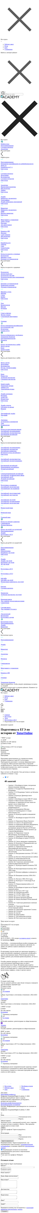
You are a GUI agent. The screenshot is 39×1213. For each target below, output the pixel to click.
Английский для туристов (9, 495)
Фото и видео (5, 346)
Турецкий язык (6, 517)
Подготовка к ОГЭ (7, 573)
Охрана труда (5, 331)
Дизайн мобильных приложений (11, 202)
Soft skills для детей (7, 580)
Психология (5, 255)
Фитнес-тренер (6, 315)
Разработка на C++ (7, 167)
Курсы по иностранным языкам (11, 429)
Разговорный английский (9, 434)
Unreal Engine (5, 248)
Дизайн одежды (6, 405)
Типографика (5, 200)
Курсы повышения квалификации (12, 325)
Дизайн (3, 196)
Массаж (3, 307)
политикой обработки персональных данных (17, 1208)
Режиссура (4, 376)
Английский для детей (8, 500)
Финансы (4, 340)
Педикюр (4, 308)
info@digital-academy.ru (8, 1094)
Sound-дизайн (5, 349)
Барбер (3, 297)
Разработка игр (6, 243)
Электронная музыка (7, 389)
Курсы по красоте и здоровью (10, 254)
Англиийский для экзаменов (10, 488)
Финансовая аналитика (8, 187)
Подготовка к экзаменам (9, 485)
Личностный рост (6, 274)
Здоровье (4, 321)
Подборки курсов (27, 1086)
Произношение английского (10, 467)
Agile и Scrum (5, 221)
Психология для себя (7, 275)
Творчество (4, 593)
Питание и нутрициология (9, 259)
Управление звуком (7, 386)
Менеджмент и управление (9, 220)
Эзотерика (4, 420)
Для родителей (5, 614)
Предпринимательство (8, 338)
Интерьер (4, 395)
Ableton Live (5, 387)
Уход (2, 303)
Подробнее (4, 1012)
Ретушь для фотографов (8, 368)
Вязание (3, 409)
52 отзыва (6, 1018)
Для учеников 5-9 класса (9, 609)
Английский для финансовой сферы (12, 475)
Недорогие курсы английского (11, 452)
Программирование (7, 145)
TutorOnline (24, 733)
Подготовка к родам (7, 617)
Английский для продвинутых (11, 433)
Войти (3, 1127)
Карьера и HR (5, 231)
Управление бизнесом (8, 337)
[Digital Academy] (4, 1079)
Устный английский (7, 469)
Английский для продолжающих (11, 461)
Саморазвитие (5, 523)
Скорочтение (5, 603)
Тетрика (3, 1025)
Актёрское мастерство (8, 377)
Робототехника (6, 551)
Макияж (3, 293)
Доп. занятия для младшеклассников (12, 601)
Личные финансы (6, 525)
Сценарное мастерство (8, 379)
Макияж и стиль (6, 257)
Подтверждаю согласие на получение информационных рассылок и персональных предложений (15, 1151)
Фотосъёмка (5, 175)
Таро (2, 423)
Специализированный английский (12, 473)
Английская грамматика (8, 451)
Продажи (4, 223)
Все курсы (8, 1086)
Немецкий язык (6, 512)
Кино (2, 348)
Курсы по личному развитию (10, 521)
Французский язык (7, 508)
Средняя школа (6, 607)
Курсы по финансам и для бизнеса (12, 335)
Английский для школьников (10, 501)
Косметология (5, 305)
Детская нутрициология (8, 287)
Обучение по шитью (7, 407)
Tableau (3, 190)
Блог (6, 47)
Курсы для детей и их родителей (11, 529)
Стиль (3, 295)
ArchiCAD (4, 397)
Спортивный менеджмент (9, 316)
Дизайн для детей (6, 561)
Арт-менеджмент (6, 225)
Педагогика (4, 329)
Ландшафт (4, 415)
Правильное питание (7, 285)
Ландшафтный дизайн (8, 413)
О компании (8, 49)
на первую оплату (25, 938)
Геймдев (3, 244)
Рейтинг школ (9, 44)
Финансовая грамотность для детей (12, 582)
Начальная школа (6, 599)
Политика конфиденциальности (11, 1103)
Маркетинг (4, 208)
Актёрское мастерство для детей (11, 594)
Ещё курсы (4, 169)
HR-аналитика (5, 188)
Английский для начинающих (10, 431)
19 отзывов (6, 991)
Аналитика (4, 149)
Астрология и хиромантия (9, 421)
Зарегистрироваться (7, 1141)
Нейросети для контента (8, 198)
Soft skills (4, 578)
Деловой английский (7, 479)
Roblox (3, 549)
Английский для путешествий (10, 493)
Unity (2, 246)
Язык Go (3, 165)
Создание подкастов (7, 179)
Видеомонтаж (5, 177)
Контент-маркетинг (7, 213)
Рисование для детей (7, 562)
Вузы (6, 46)
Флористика (5, 399)
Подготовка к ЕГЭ (7, 534)
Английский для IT (7, 477)
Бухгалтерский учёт (7, 327)
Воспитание (5, 615)
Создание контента (7, 147)
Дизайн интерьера (6, 394)
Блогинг (3, 586)
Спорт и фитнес (6, 313)
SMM (2, 211)
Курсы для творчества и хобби (10, 344)
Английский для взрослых (9, 449)
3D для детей (5, 564)
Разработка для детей (7, 552)
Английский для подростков (10, 487)
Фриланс (4, 233)
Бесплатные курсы (7, 621)
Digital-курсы (5, 144)
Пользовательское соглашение (10, 1104)
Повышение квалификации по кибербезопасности (17, 164)
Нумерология (5, 425)
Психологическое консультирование (12, 277)
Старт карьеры (5, 234)
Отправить (5, 1211)
